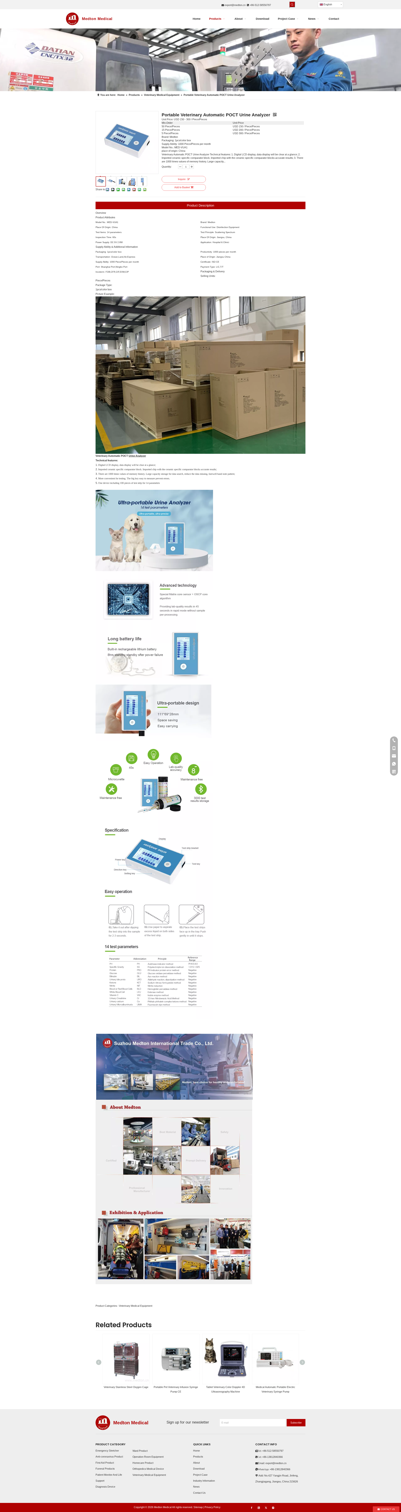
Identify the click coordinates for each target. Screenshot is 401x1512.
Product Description (200, 205)
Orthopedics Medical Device (148, 1469)
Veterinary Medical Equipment (149, 1475)
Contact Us (199, 1492)
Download (199, 1468)
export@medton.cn (235, 5)
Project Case (200, 1474)
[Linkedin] (258, 1507)
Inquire (182, 179)
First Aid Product (105, 1462)
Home (196, 1450)
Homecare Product (143, 1463)
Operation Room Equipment (148, 1456)
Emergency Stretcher (107, 1450)
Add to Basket (182, 187)
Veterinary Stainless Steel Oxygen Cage (126, 1387)
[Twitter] (265, 1507)
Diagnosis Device (105, 1486)
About (196, 1462)
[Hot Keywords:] (292, 4)
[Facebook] (251, 1507)
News (196, 1486)
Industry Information (204, 1480)
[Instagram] (273, 1507)
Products (198, 1456)
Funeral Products (105, 1468)
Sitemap (198, 1507)
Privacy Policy (212, 1507)
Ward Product (140, 1451)
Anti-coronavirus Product (109, 1456)
